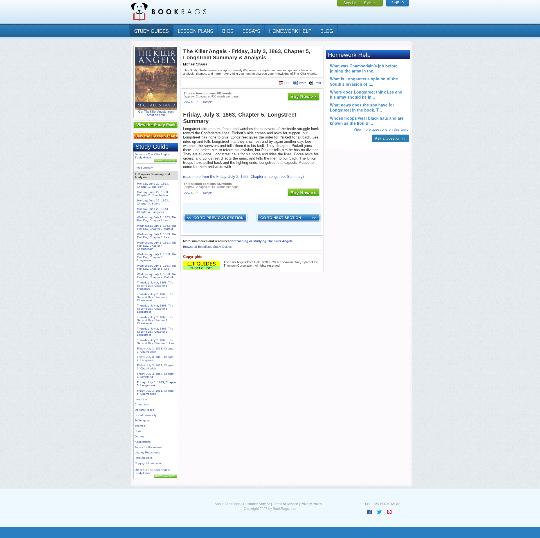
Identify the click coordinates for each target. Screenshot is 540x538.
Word (302, 83)
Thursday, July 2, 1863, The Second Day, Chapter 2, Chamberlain (155, 297)
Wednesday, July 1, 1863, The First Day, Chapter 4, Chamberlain (157, 245)
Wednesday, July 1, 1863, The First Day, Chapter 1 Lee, (157, 219)
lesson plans (195, 30)
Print (318, 83)
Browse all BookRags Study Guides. (208, 246)
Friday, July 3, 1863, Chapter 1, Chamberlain (155, 350)
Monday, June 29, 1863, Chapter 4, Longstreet (153, 210)
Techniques (142, 420)
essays (251, 30)
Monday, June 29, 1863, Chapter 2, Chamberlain (153, 193)
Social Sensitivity (145, 415)
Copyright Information (149, 463)
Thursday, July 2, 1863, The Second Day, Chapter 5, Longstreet (155, 331)
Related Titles (143, 457)
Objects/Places (144, 409)
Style (138, 431)
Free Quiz (141, 399)
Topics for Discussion (148, 447)
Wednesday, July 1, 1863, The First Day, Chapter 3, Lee (157, 236)
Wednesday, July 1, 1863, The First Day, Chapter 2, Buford (157, 227)
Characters (142, 404)
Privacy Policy (311, 503)
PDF (287, 83)
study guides (151, 30)
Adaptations (142, 441)
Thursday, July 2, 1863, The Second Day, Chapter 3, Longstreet (155, 308)
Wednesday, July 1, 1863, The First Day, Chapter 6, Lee (157, 267)
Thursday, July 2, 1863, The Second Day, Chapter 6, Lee (155, 342)
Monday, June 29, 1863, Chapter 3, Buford (153, 202)
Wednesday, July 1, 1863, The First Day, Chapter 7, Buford (157, 276)
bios (227, 30)
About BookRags (227, 503)
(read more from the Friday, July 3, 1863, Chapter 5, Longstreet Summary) (243, 176)
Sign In (369, 2)
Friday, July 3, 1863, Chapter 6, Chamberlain (155, 392)
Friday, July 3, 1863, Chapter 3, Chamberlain (155, 367)
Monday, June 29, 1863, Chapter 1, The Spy (153, 185)
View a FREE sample (198, 102)
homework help (290, 30)
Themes (140, 425)
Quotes (139, 436)
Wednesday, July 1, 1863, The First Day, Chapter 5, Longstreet (157, 257)
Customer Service (256, 503)
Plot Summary (144, 167)
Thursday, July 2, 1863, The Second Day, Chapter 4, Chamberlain (155, 320)
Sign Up (349, 2)
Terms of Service (285, 503)
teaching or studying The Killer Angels (263, 241)
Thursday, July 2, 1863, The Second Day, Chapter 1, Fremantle (155, 285)
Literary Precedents (147, 452)
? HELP (397, 2)
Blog (326, 30)
